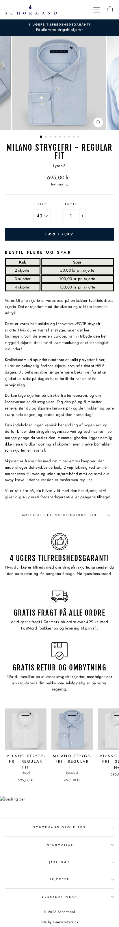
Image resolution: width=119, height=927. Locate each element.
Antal (71, 204)
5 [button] (60, 137)
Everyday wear (59, 896)
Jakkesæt (59, 862)
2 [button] (46, 137)
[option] (59, 27)
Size (42, 204)
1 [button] (41, 137)
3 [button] (51, 137)
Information (59, 845)
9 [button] (78, 137)
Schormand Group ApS (59, 827)
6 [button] (65, 137)
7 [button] (69, 137)
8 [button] (74, 137)
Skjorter (59, 879)
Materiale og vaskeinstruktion (59, 515)
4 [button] (55, 137)
